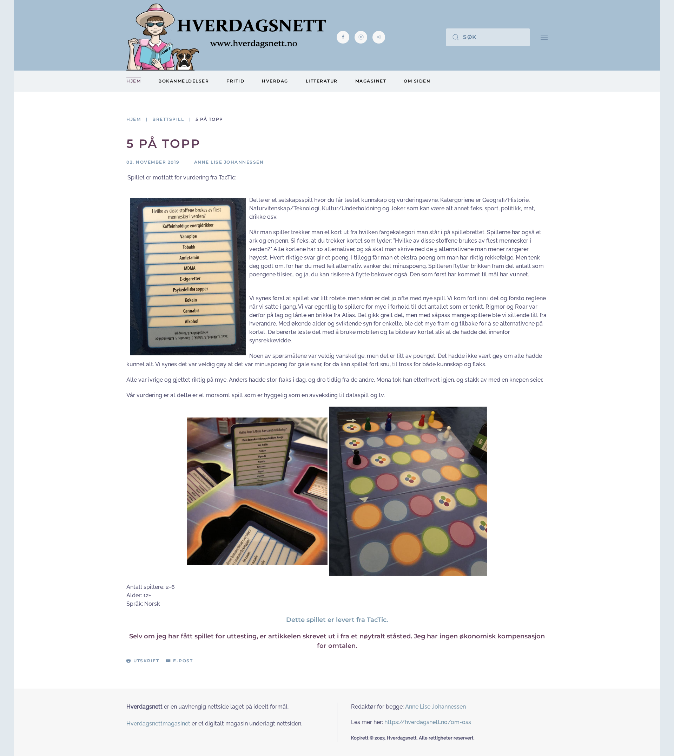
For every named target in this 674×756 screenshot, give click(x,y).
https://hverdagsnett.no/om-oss (427, 722)
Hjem (133, 81)
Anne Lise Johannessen (435, 706)
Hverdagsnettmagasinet (158, 723)
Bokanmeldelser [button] (183, 81)
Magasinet (370, 81)
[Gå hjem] (226, 37)
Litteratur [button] (322, 81)
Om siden (417, 81)
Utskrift (146, 660)
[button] (544, 37)
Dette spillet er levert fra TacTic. (337, 620)
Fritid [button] (235, 81)
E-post (183, 660)
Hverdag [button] (275, 81)
